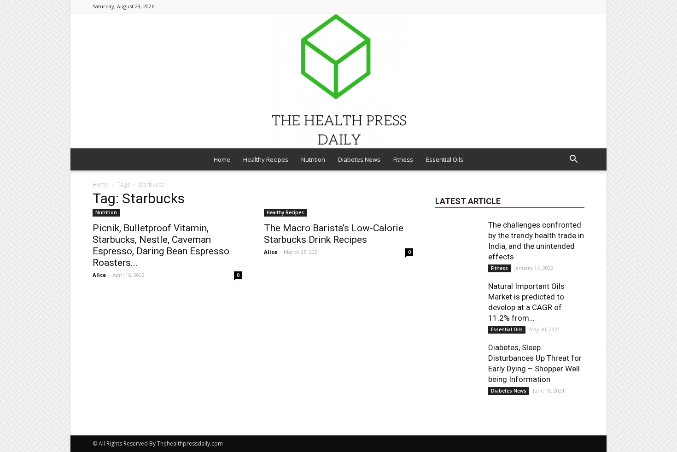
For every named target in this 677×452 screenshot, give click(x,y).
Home (222, 159)
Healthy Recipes (265, 159)
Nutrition (313, 159)
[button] (573, 160)
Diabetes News (359, 159)
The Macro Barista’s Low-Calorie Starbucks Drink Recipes (333, 234)
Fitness (403, 159)
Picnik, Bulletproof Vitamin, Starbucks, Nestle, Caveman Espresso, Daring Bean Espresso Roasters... (161, 245)
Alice (99, 274)
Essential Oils (444, 159)
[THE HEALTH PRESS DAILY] (338, 80)
